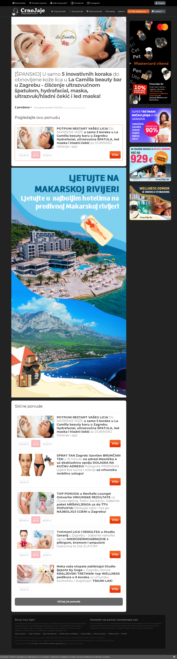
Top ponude (58, 11)
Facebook (79, 3)
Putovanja (110, 11)
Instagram (95, 3)
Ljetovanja (123, 11)
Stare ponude (113, 634)
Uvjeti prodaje (86, 634)
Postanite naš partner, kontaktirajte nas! (114, 619)
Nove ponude (94, 11)
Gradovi (158, 11)
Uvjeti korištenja (34, 634)
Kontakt (124, 634)
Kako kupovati (20, 634)
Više (115, 155)
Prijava (160, 3)
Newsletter (19, 3)
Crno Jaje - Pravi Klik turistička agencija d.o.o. (48, 643)
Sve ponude (76, 11)
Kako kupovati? (58, 3)
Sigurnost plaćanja (50, 634)
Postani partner (38, 3)
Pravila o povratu (99, 634)
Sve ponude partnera (74, 107)
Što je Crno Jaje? (25, 619)
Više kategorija (138, 11)
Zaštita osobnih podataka (68, 634)
